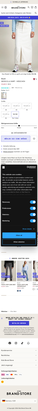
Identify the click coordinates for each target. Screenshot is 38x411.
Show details (27, 229)
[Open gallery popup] (19, 46)
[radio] (15, 114)
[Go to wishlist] (32, 7)
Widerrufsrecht (8, 151)
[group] (19, 111)
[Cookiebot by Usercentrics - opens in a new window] (27, 167)
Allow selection (19, 242)
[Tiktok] (22, 343)
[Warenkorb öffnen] (36, 7)
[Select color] (18, 291)
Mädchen (4, 311)
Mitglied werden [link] (19, 323)
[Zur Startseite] (18, 7)
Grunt (3, 79)
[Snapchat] (28, 343)
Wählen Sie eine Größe (16, 139)
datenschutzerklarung (28, 334)
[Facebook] (10, 343)
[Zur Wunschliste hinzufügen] (34, 139)
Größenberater (20, 133)
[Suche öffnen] (28, 7)
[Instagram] (16, 343)
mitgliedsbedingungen (10, 334)
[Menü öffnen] (2, 7)
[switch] (33, 208)
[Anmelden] (5, 7)
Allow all (19, 235)
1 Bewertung (18, 87)
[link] (18, 7)
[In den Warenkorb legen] (8, 279)
